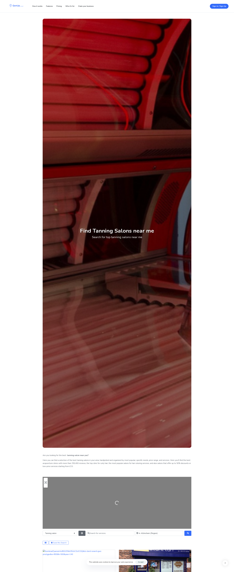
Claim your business (86, 6)
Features (49, 6)
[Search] (187, 533)
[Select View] (46, 543)
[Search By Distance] (81, 533)
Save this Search (59, 543)
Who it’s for (69, 6)
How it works (37, 6)
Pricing (59, 6)
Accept (140, 562)
